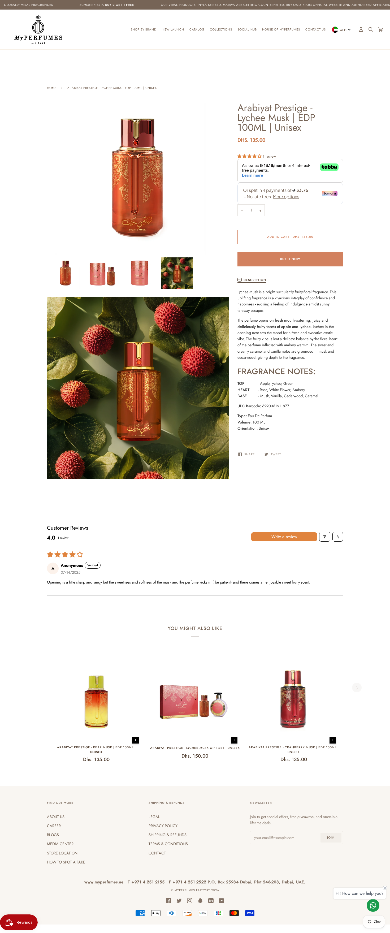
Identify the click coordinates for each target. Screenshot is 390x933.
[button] (250, 156)
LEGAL (154, 816)
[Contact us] (373, 905)
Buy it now (290, 259)
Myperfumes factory (193, 890)
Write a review (284, 537)
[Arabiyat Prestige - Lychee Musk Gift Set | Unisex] (195, 700)
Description (255, 280)
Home (52, 88)
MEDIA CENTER (60, 843)
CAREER (54, 825)
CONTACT (157, 853)
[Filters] (324, 537)
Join (331, 837)
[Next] (357, 687)
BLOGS (53, 834)
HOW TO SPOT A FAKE (66, 862)
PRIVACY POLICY (163, 825)
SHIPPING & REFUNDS (168, 834)
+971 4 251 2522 (190, 882)
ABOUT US (55, 816)
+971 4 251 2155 (149, 882)
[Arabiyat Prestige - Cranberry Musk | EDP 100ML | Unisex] (294, 699)
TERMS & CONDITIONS (168, 843)
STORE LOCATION (62, 853)
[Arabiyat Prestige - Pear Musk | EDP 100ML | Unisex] (96, 699)
